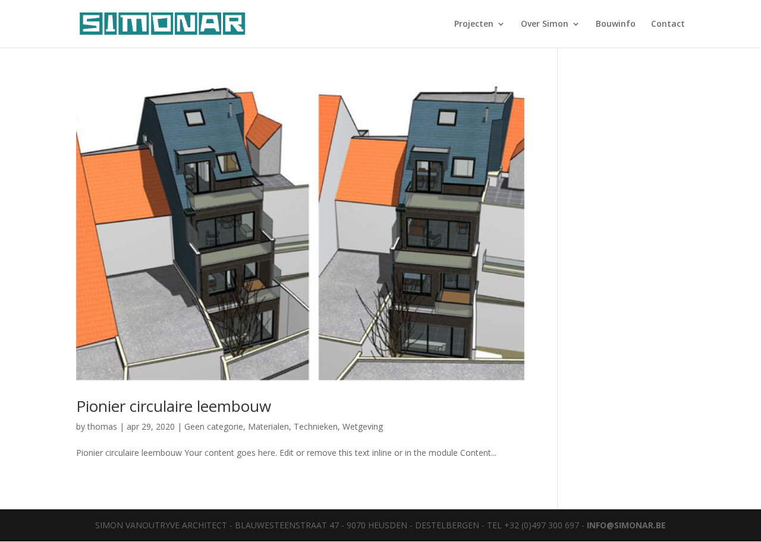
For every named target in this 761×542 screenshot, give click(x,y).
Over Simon (544, 24)
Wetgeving (362, 426)
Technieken (316, 426)
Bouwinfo (616, 24)
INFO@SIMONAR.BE (626, 525)
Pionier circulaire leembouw (173, 406)
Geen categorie (213, 426)
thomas (102, 426)
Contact (668, 24)
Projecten (473, 24)
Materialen (268, 426)
